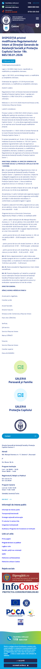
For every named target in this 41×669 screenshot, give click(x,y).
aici (9, 653)
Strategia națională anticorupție (12, 517)
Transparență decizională (10, 513)
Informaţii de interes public (11, 510)
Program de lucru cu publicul (11, 542)
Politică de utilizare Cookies (11, 561)
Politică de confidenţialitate (11, 558)
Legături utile (6, 546)
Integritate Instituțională (10, 525)
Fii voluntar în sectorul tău (10, 521)
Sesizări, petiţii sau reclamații (11, 550)
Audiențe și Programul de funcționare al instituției (18, 529)
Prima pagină (6, 539)
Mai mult (5, 499)
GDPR (4, 554)
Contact (7, 436)
